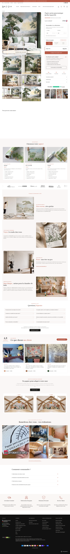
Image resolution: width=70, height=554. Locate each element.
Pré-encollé (56, 43)
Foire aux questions (45, 522)
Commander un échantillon (56, 67)
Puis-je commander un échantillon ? (20, 322)
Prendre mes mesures (45, 525)
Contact (11, 2)
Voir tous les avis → (62, 339)
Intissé (49, 43)
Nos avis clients (18, 530)
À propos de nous (18, 522)
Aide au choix (64, 40)
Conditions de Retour (19, 527)
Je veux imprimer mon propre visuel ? (50, 322)
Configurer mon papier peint (56, 52)
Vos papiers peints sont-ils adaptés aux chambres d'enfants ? (50, 309)
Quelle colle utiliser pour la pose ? (20, 317)
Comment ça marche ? (50, 77)
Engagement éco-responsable (20, 523)
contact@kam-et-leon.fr (7, 520)
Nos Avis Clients (6, 2)
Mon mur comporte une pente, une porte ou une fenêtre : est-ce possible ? (50, 318)
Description (48, 82)
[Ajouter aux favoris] (40, 13)
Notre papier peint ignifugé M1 (60, 532)
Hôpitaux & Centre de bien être (60, 525)
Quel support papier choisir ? (46, 528)
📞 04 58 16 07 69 (20, 2)
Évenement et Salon (59, 527)
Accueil (17, 6)
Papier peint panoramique (25, 6)
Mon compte (44, 520)
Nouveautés (34, 6)
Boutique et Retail (58, 522)
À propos (15, 2)
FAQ (2, 2)
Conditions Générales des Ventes (20, 525)
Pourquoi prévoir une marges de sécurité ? (20, 309)
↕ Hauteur (58, 30)
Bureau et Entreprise (59, 520)
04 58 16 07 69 (5, 521)
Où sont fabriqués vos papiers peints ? (50, 313)
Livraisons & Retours (45, 527)
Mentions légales (18, 528)
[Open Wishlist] (64, 6)
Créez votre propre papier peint (48, 6)
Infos (39, 6)
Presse (16, 533)
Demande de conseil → (35, 330)
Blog (16, 532)
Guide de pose (48, 79)
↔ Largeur (48, 30)
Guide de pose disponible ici (41, 266)
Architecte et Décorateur (59, 528)
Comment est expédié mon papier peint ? (20, 313)
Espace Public (58, 530)
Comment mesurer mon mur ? (51, 35)
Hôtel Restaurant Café (59, 523)
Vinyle (63, 43)
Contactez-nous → (35, 389)
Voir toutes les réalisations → (35, 460)
